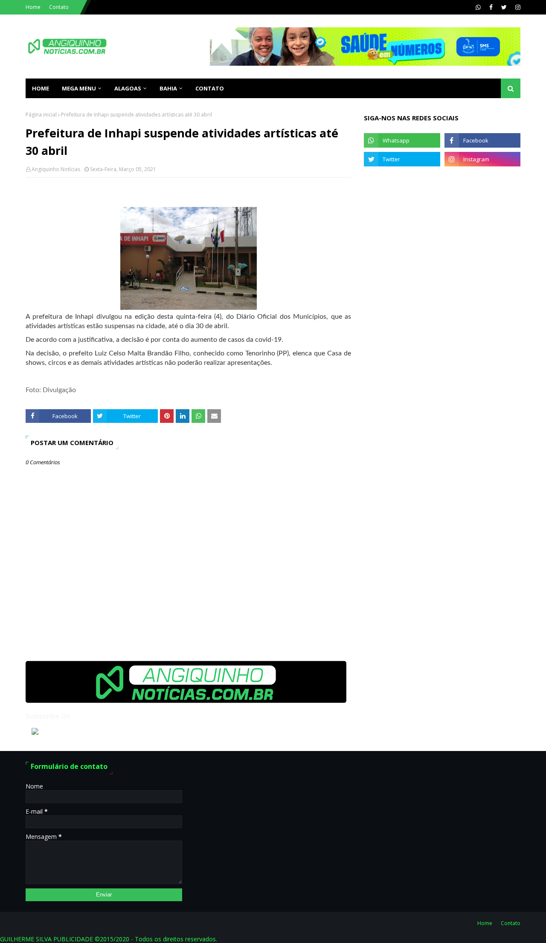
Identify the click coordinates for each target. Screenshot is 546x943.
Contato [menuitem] (209, 88)
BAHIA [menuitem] (168, 88)
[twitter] (504, 7)
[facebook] (491, 7)
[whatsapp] (478, 7)
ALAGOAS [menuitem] (127, 88)
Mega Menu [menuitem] (79, 88)
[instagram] (516, 7)
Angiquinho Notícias (56, 169)
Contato (59, 7)
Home (33, 7)
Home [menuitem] (40, 88)
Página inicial (41, 114)
